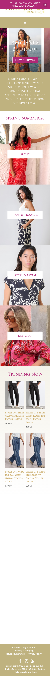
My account (29, 647)
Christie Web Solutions (25, 672)
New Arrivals (25, 60)
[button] (45, 5)
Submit (37, 573)
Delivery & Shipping (23, 650)
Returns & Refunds (15, 653)
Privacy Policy (35, 653)
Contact (16, 647)
